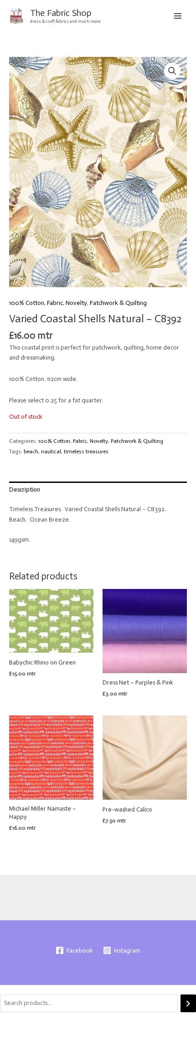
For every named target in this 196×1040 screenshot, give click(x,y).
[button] (172, 71)
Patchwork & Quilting (118, 303)
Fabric (55, 303)
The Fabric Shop (61, 12)
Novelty (76, 303)
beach (31, 451)
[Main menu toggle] (178, 16)
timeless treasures (86, 451)
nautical (51, 451)
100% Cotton (26, 303)
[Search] (188, 1003)
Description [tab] (24, 489)
